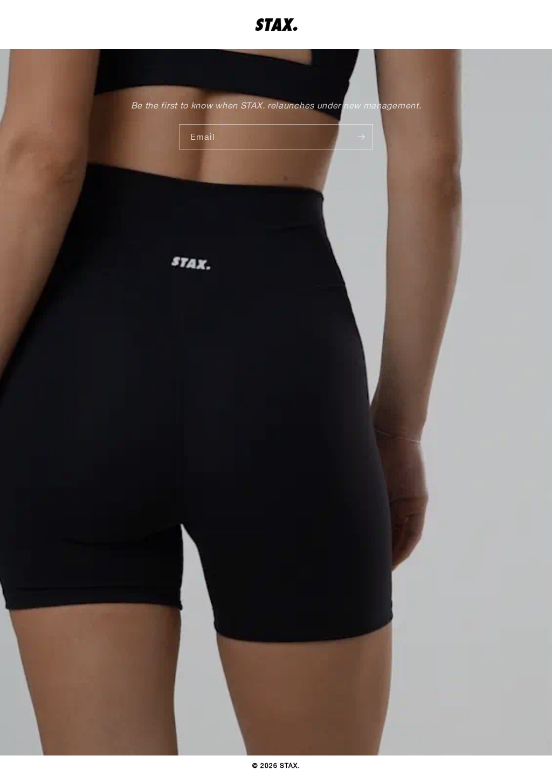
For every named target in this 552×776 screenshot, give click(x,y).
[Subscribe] (360, 136)
